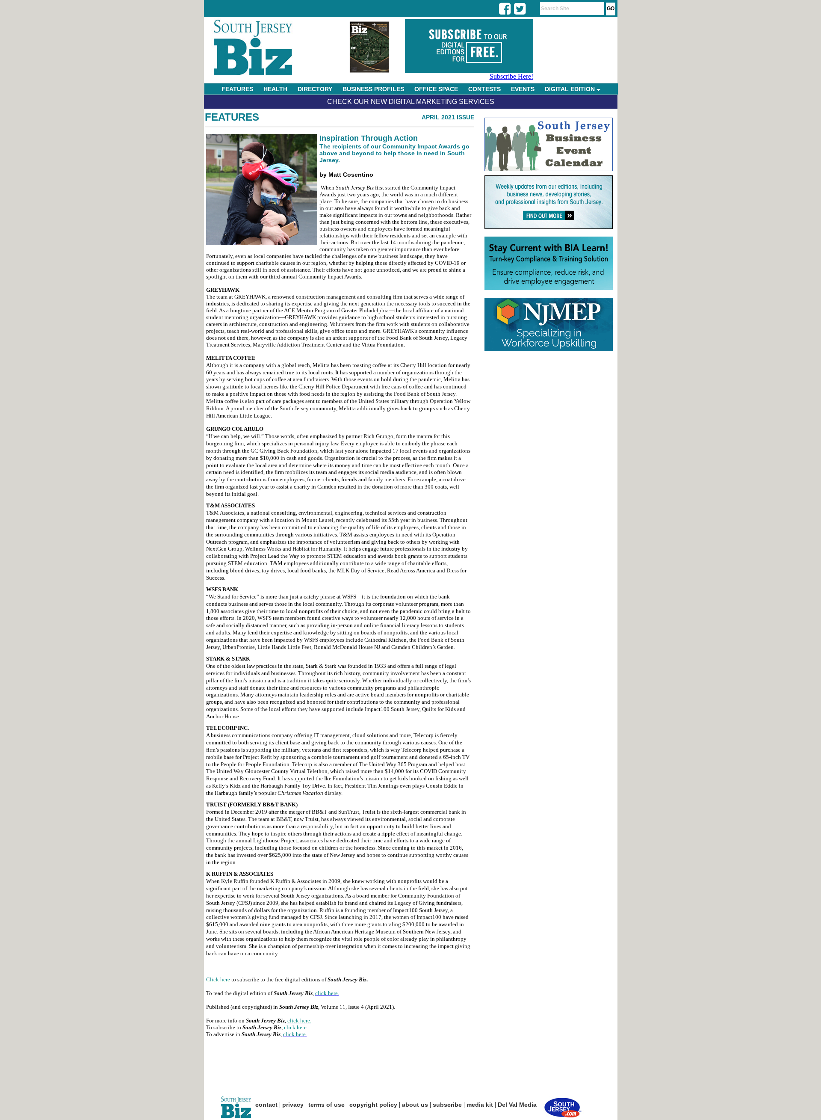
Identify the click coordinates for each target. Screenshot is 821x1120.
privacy (293, 1104)
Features (232, 117)
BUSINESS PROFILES (373, 89)
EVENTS (523, 89)
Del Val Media (517, 1104)
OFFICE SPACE (436, 89)
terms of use (326, 1104)
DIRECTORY (315, 89)
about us (415, 1104)
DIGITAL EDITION (571, 89)
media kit (480, 1104)
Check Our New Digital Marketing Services (410, 101)
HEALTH (275, 89)
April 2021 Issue (448, 117)
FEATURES (237, 89)
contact (266, 1104)
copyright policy (373, 1104)
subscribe (447, 1104)
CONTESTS (484, 89)
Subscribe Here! (511, 76)
